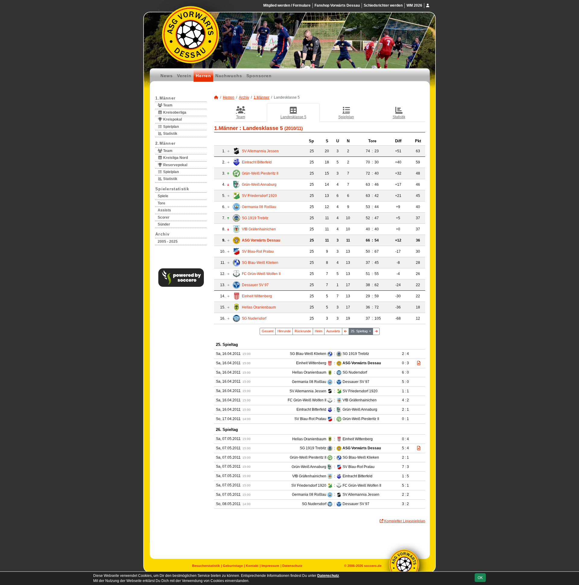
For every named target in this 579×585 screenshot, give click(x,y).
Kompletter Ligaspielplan (404, 521)
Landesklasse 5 (293, 117)
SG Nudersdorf (254, 318)
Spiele (163, 196)
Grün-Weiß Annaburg (259, 184)
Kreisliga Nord (175, 158)
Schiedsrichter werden (383, 5)
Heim (318, 331)
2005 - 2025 (168, 241)
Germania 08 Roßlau (259, 207)
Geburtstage (233, 566)
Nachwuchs (228, 75)
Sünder (164, 224)
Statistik (169, 133)
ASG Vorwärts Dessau (261, 240)
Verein (184, 75)
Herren (203, 75)
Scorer (163, 217)
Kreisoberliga (174, 112)
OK (480, 578)
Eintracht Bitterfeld (257, 162)
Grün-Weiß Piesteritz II (260, 173)
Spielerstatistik (172, 189)
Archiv (162, 234)
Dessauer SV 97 (255, 285)
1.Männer (165, 98)
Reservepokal (174, 165)
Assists (164, 210)
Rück (303, 331)
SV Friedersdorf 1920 (259, 196)
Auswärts (333, 331)
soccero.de (372, 566)
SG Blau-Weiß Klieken (260, 263)
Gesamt (268, 331)
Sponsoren (259, 75)
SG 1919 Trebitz (255, 218)
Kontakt (252, 566)
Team (167, 105)
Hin (284, 331)
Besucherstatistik (206, 566)
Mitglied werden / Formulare (287, 5)
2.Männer (165, 143)
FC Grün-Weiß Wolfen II (261, 274)
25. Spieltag (360, 331)
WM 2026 (414, 5)
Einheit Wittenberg (257, 296)
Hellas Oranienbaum (259, 307)
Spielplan (170, 127)
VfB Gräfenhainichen (259, 229)
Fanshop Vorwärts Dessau (337, 5)
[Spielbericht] (418, 363)
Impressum (270, 566)
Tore (161, 203)
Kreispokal (172, 119)
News (166, 75)
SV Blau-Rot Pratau (258, 251)
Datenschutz (292, 566)
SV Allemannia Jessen (260, 151)
